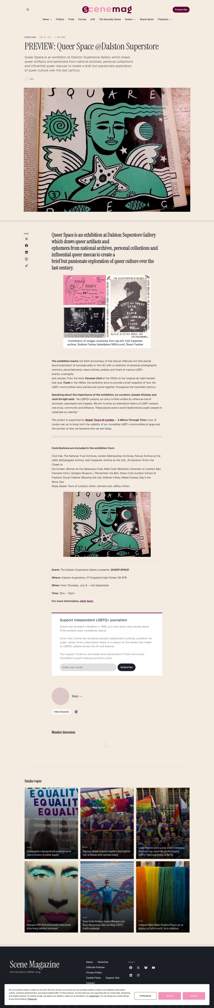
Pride (71, 19)
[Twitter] (138, 968)
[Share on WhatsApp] (26, 259)
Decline (169, 996)
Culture (82, 19)
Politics (60, 19)
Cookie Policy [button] (94, 996)
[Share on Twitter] (26, 239)
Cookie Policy (93, 977)
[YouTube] (153, 968)
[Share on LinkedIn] (26, 252)
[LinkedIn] (131, 975)
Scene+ (129, 19)
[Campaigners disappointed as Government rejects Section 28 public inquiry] (51, 823)
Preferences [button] (32, 999)
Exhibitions (30, 37)
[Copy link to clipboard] (26, 265)
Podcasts (163, 19)
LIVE (92, 19)
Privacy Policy (94, 972)
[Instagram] (138, 975)
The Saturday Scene (110, 19)
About (89, 962)
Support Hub (112, 977)
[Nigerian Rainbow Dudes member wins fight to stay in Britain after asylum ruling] (107, 823)
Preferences (145, 996)
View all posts (61, 711)
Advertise (103, 962)
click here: (87, 601)
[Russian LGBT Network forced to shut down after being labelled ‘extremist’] (51, 897)
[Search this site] (28, 9)
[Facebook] (131, 968)
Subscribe (181, 9)
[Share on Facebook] (26, 245)
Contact (90, 983)
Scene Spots (147, 19)
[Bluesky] (146, 968)
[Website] (76, 712)
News (46, 19)
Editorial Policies (95, 967)
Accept (194, 996)
